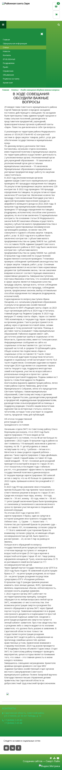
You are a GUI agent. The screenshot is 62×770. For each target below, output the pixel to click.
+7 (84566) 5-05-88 (13, 723)
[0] (56, 14)
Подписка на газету (11, 79)
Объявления (8, 75)
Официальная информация (15, 43)
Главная (6, 39)
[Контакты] (58, 758)
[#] (59, 24)
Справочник (8, 71)
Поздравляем (8, 63)
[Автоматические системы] (16, 3)
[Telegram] (6, 748)
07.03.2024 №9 (9, 59)
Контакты (7, 55)
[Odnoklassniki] (18, 748)
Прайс (5, 67)
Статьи (6, 47)
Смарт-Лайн (53, 761)
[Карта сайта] (54, 758)
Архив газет (8, 82)
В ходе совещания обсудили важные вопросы (40, 90)
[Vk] (12, 748)
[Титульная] (51, 758)
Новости (6, 51)
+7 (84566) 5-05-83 (13, 720)
